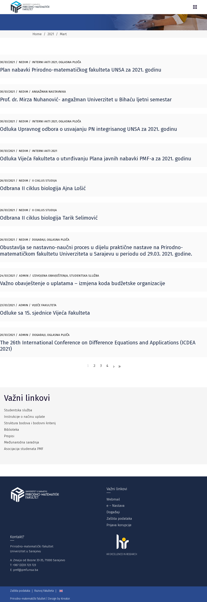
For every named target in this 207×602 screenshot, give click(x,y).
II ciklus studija (44, 180)
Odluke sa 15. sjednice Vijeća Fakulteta (45, 313)
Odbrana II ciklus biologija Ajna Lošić (43, 188)
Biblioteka (11, 429)
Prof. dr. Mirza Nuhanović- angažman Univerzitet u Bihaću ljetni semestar (86, 99)
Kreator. (65, 598)
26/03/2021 (7, 180)
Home (37, 34)
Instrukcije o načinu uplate (24, 417)
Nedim (23, 62)
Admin (24, 275)
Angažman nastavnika (49, 91)
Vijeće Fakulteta (44, 305)
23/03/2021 (7, 305)
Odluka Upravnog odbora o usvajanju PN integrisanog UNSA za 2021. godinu (88, 129)
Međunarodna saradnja (21, 442)
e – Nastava (116, 506)
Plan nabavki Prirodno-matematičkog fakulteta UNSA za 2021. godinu (80, 70)
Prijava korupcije (119, 525)
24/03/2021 (7, 275)
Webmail (113, 499)
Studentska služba (84, 275)
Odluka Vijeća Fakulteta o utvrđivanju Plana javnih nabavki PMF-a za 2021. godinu (95, 159)
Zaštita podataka (119, 518)
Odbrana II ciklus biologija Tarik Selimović (49, 218)
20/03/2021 (7, 335)
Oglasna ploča (70, 62)
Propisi (9, 436)
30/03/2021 (7, 62)
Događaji (38, 239)
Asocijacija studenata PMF (23, 449)
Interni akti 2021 (44, 62)
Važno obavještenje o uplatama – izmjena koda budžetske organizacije (82, 283)
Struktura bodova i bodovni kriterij (30, 423)
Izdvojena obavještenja (50, 275)
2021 (51, 34)
